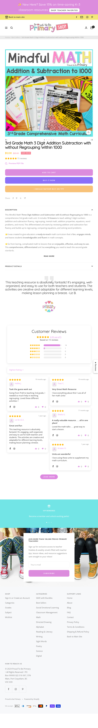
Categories (9, 602)
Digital (39, 656)
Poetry (39, 646)
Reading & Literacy (44, 631)
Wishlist (8, 617)
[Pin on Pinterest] (16, 198)
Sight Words (41, 641)
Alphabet (40, 627)
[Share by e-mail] (25, 198)
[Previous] (6, 140)
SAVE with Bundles (44, 598)
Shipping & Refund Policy (78, 631)
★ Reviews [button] (95, 366)
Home (7, 37)
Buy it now (49, 180)
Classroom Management (46, 612)
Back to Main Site (74, 636)
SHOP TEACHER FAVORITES (64, 10)
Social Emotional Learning (47, 607)
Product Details (13, 266)
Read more (49, 256)
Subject (8, 612)
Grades (8, 607)
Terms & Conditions (75, 627)
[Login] (86, 28)
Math (38, 617)
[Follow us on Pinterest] (22, 689)
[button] (11, 158)
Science (39, 651)
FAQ (69, 612)
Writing (39, 636)
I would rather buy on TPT (49, 189)
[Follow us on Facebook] (8, 689)
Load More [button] (49, 477)
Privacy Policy (73, 622)
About (69, 602)
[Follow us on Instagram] (15, 689)
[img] (15, 379)
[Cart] (91, 28)
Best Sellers (15, 37)
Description (11, 210)
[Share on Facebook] (13, 198)
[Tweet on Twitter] (21, 198)
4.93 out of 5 (55, 337)
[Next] (92, 140)
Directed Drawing (43, 622)
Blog (69, 607)
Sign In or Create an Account (17, 598)
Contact (70, 617)
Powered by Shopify (31, 699)
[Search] (11, 28)
